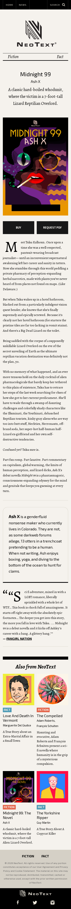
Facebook (17, 902)
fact (7, 709)
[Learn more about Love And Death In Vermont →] (18, 689)
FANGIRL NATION (19, 639)
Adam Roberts (46, 720)
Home (9, 4)
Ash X (35, 81)
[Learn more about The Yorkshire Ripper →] (52, 786)
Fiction (13, 57)
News (23, 4)
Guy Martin (43, 822)
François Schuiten (47, 726)
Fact (60, 57)
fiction (43, 709)
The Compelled (49, 715)
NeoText (35, 33)
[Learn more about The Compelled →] (52, 689)
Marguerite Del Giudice (17, 725)
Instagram (52, 902)
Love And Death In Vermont (18, 718)
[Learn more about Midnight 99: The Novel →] (18, 786)
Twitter (35, 902)
